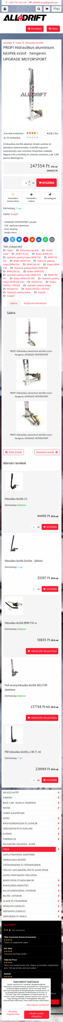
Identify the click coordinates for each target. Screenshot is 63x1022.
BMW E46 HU (33, 264)
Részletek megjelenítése (12, 1012)
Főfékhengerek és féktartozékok (22, 864)
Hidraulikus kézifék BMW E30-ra (21, 623)
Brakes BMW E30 (44, 253)
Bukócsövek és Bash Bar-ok (18, 880)
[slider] (32, 133)
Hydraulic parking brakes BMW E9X (24, 274)
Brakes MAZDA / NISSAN (37, 288)
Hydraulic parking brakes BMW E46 (31, 267)
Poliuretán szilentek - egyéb (19, 844)
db (38, 527)
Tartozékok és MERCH (15, 916)
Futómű (7, 833)
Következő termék (45, 452)
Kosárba (47, 183)
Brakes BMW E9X (35, 271)
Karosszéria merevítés (15, 885)
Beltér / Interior (12, 895)
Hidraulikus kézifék (29, 250)
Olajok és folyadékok (15, 900)
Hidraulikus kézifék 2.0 (16, 499)
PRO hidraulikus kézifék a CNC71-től (23, 752)
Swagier (11, 295)
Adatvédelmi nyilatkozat (37, 1004)
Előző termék (15, 452)
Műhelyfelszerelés (14, 906)
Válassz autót (11, 792)
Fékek (10, 250)
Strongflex (9, 838)
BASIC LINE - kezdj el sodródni (19, 802)
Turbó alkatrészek (14, 813)
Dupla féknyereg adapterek (19, 854)
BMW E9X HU (13, 271)
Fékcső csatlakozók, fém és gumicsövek (25, 870)
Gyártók (41, 292)
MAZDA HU (36, 281)
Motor (6, 807)
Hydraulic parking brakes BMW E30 (24, 257)
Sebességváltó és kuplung (18, 828)
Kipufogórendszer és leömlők (20, 823)
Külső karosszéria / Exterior (19, 890)
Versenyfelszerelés (14, 911)
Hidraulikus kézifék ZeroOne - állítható (24, 561)
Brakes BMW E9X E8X (24, 278)
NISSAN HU (12, 288)
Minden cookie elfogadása (36, 1015)
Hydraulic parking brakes (39, 285)
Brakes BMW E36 (22, 260)
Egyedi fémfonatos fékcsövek (20, 875)
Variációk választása (43, 651)
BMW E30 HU (22, 253)
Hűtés (6, 818)
